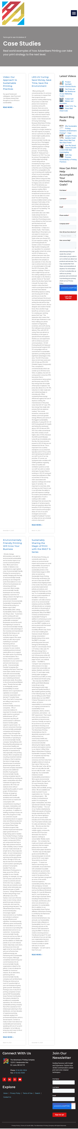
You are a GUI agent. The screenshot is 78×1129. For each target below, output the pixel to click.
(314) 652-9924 (21, 1070)
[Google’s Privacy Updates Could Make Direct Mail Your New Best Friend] (61, 137)
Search (37, 1093)
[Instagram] (15, 1079)
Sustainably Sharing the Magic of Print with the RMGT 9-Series (41, 546)
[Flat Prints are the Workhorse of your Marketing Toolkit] (61, 90)
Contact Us (7, 1097)
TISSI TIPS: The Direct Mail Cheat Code (68, 108)
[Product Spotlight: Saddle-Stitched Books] (61, 83)
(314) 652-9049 (19, 1073)
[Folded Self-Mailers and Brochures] (61, 100)
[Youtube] (20, 1079)
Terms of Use (27, 1093)
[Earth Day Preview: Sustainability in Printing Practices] (61, 156)
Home (5, 1093)
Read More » (8, 107)
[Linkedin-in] (9, 1079)
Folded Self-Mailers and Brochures (67, 101)
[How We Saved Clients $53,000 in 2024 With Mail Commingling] (61, 146)
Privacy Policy (15, 1093)
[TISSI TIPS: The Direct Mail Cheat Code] (61, 107)
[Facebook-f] (4, 1079)
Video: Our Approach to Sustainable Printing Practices (10, 83)
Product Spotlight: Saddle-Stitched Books (68, 84)
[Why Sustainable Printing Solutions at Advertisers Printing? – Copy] (61, 127)
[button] (74, 13)
